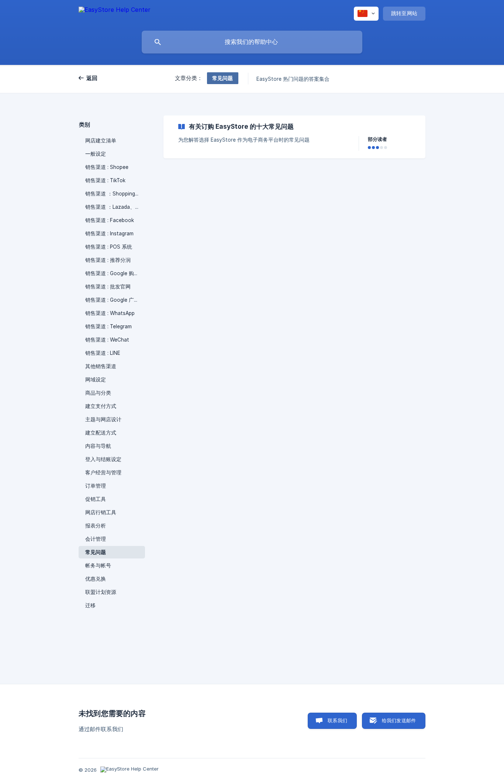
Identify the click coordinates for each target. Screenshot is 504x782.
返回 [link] (92, 78)
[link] (294, 136)
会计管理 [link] (95, 539)
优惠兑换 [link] (95, 579)
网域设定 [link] (95, 380)
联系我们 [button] (337, 720)
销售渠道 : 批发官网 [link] (108, 287)
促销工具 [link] (95, 499)
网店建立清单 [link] (100, 140)
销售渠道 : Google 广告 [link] (112, 300)
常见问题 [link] (95, 552)
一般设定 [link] (95, 154)
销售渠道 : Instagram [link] (109, 233)
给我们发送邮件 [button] (399, 720)
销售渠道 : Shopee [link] (106, 167)
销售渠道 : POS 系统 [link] (108, 247)
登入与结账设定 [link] (103, 459)
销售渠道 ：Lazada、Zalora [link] (115, 207)
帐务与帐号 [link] (98, 565)
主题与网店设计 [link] (103, 419)
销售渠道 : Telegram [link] (108, 326)
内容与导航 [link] (98, 446)
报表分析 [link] (95, 526)
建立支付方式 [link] (100, 406)
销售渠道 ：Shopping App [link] (115, 194)
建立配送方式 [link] (100, 433)
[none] (115, 13)
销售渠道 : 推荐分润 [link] (108, 260)
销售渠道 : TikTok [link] (105, 180)
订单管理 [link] (95, 486)
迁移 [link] (90, 605)
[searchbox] (252, 42)
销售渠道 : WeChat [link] (107, 340)
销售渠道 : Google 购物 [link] (112, 273)
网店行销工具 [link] (100, 512)
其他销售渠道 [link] (100, 366)
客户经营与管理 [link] (103, 472)
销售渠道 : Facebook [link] (109, 220)
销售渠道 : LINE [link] (102, 353)
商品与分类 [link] (98, 393)
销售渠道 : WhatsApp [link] (110, 313)
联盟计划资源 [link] (100, 592)
